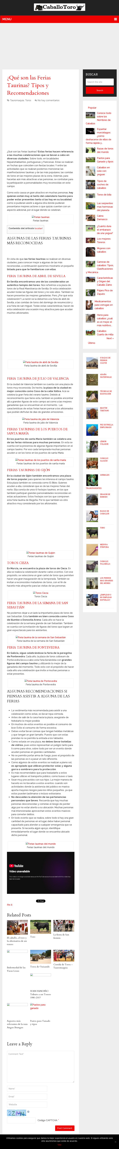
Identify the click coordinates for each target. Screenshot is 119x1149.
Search (100, 90)
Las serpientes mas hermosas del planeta (105, 207)
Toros (28, 100)
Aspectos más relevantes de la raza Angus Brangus (17, 1024)
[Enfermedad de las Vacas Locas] (17, 957)
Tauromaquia (17, 100)
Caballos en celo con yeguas (103, 171)
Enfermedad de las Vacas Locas (16, 969)
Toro (32, 936)
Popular (92, 107)
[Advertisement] (59, 46)
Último (91, 343)
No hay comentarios (48, 100)
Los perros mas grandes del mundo (106, 580)
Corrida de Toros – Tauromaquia (63, 966)
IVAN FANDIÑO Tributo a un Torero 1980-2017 (40, 994)
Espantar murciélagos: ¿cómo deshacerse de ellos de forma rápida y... (98, 136)
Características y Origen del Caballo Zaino (105, 281)
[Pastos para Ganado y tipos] (40, 1010)
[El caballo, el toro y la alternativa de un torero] (17, 927)
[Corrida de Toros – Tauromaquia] (63, 956)
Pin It (9, 904)
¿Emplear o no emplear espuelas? (106, 597)
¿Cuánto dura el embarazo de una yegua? (105, 230)
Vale (59, 1145)
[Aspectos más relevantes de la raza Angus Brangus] (17, 1010)
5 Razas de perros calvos (105, 360)
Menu (6, 19)
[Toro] (40, 927)
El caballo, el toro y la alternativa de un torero (17, 941)
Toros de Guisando (40, 966)
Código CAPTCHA (47, 1120)
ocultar (38, 228)
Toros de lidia (104, 194)
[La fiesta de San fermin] (63, 926)
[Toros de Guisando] (40, 957)
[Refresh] (28, 1111)
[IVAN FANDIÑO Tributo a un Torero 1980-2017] (40, 980)
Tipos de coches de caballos (102, 184)
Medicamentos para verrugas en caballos (104, 305)
